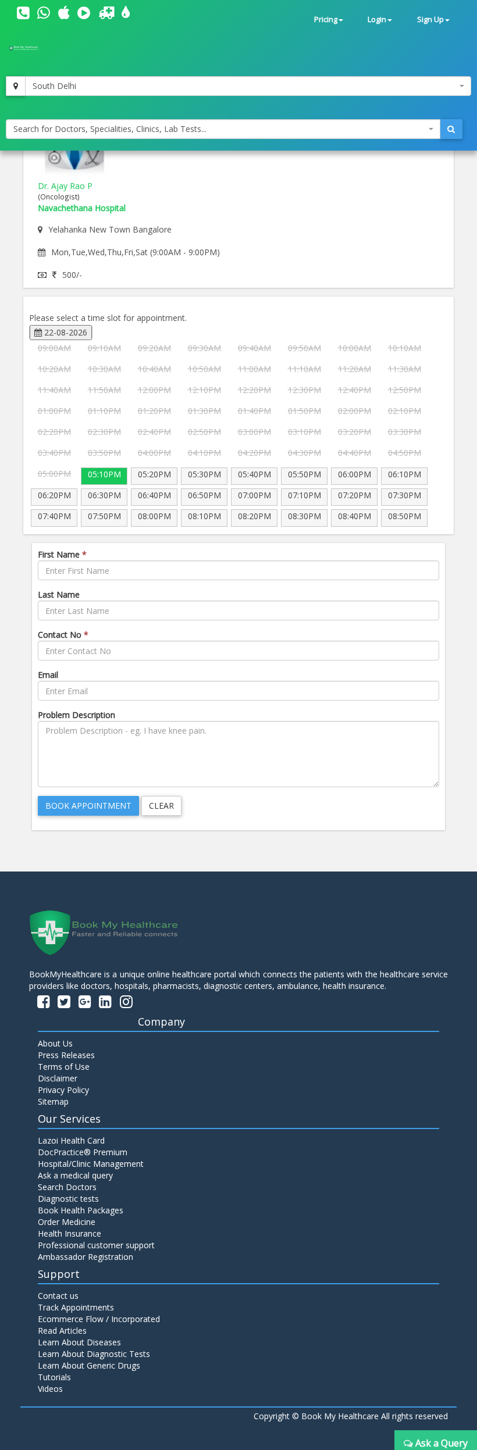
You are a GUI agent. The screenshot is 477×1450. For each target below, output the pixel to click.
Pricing (325, 19)
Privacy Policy (63, 1089)
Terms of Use (64, 1066)
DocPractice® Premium (82, 1152)
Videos (50, 1388)
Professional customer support (96, 1245)
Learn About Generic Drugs (89, 1365)
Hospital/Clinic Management (91, 1163)
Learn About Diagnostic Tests (94, 1353)
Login (377, 19)
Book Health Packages (80, 1210)
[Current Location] (16, 86)
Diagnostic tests (68, 1198)
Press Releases (66, 1054)
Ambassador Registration (85, 1256)
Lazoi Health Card (71, 1140)
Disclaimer (57, 1078)
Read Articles (62, 1330)
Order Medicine (66, 1221)
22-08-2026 (64, 332)
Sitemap (53, 1101)
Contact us (58, 1295)
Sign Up (430, 19)
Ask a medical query (75, 1175)
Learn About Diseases (79, 1342)
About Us (55, 1043)
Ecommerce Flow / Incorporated (99, 1318)
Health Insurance (69, 1233)
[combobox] (248, 86)
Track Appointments (76, 1307)
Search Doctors (67, 1186)
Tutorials (54, 1377)
